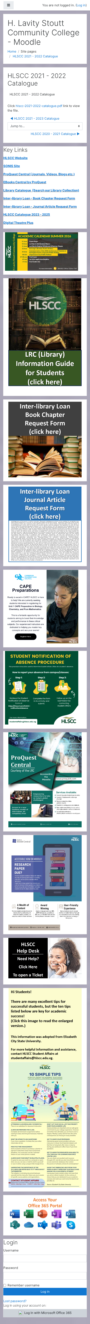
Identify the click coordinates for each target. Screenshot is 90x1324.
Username (11, 1250)
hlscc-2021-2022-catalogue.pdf (39, 106)
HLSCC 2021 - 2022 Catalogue (35, 56)
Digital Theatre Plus (18, 223)
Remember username (24, 1285)
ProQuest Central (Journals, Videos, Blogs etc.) (39, 174)
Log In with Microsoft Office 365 (48, 1313)
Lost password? (15, 1301)
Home (12, 51)
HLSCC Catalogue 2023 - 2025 (26, 214)
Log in (81, 5)
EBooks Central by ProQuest (24, 182)
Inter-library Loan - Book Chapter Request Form (39, 198)
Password (10, 1268)
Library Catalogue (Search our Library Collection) (41, 190)
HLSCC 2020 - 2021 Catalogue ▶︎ (55, 134)
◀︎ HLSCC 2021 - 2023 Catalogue (34, 118)
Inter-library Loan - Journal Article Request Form (40, 207)
